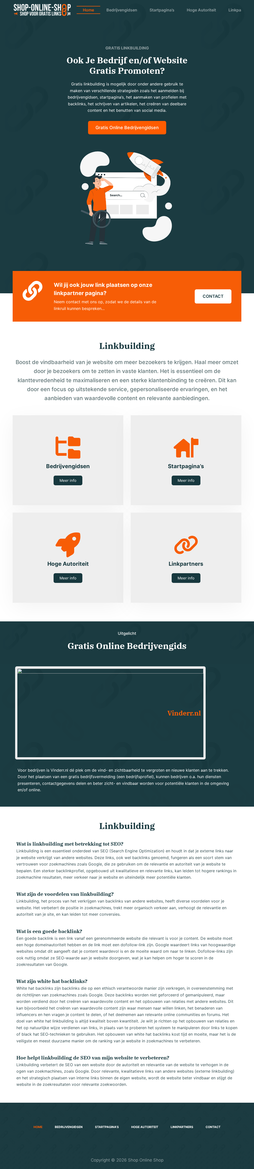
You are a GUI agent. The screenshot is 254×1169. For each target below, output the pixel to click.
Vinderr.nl (184, 713)
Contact (213, 1127)
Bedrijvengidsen (121, 9)
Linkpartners (182, 1127)
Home (88, 9)
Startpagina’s (162, 9)
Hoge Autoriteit (201, 9)
